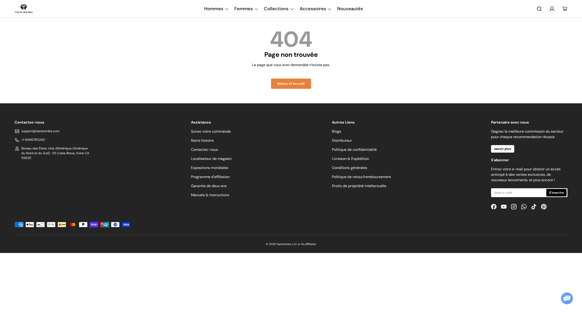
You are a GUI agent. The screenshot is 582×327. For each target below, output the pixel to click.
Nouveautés (350, 9)
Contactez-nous (204, 149)
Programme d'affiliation (210, 176)
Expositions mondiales (209, 167)
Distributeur (342, 140)
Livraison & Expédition (350, 158)
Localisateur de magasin (211, 158)
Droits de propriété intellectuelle (359, 185)
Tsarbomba (283, 244)
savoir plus (502, 149)
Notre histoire (202, 140)
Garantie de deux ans (209, 185)
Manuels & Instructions (210, 195)
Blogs (336, 131)
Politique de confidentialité (354, 149)
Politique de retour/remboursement (361, 176)
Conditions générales (349, 167)
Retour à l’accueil (291, 84)
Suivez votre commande (211, 131)
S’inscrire (556, 193)
